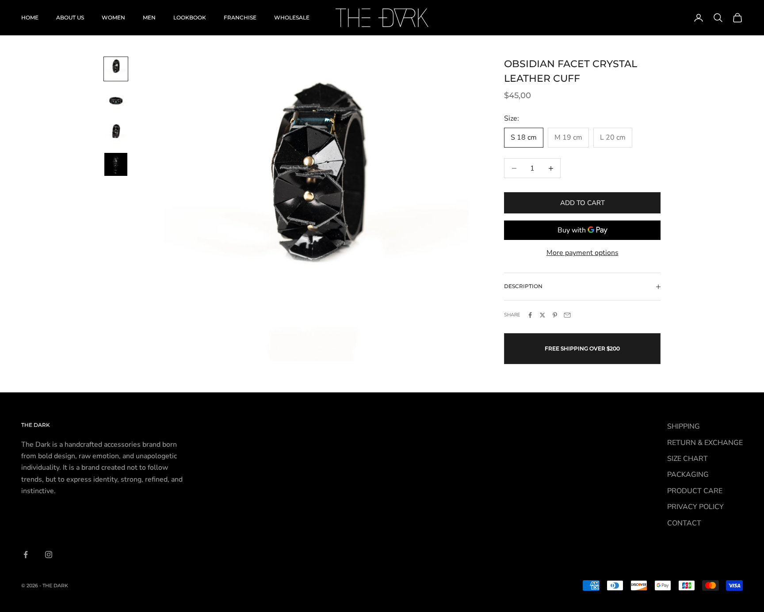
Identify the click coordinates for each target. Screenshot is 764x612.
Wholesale (291, 17)
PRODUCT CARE (694, 491)
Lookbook (189, 17)
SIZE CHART (687, 459)
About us (70, 17)
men (149, 17)
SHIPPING (683, 426)
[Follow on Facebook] (25, 554)
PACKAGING (688, 474)
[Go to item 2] (115, 100)
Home (29, 17)
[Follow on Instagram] (48, 554)
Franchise (240, 17)
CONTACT (684, 523)
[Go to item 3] (115, 132)
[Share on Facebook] (530, 315)
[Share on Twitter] (542, 315)
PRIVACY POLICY (695, 507)
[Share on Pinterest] (554, 315)
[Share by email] (567, 315)
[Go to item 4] (115, 164)
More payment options (582, 253)
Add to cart (582, 202)
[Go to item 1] (115, 69)
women (113, 17)
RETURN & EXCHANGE (705, 443)
